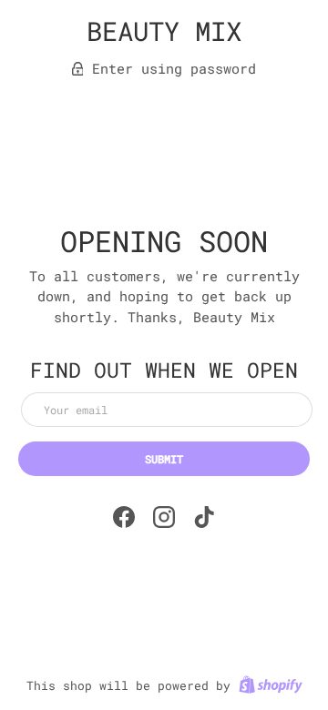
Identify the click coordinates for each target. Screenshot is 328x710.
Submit (164, 458)
